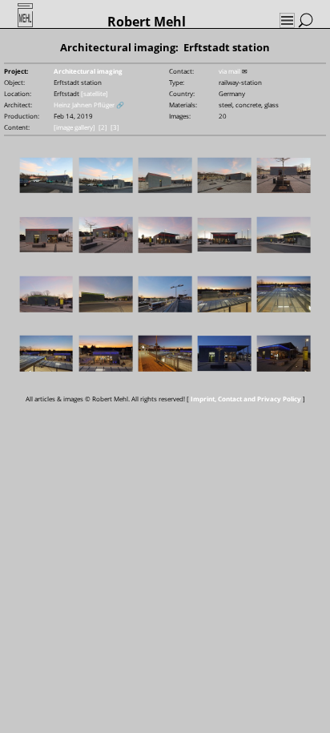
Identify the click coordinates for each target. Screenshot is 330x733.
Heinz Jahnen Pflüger (84, 104)
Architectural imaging (88, 70)
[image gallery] (74, 127)
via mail (229, 70)
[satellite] (94, 93)
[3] (115, 127)
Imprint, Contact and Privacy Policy (246, 398)
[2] (103, 127)
